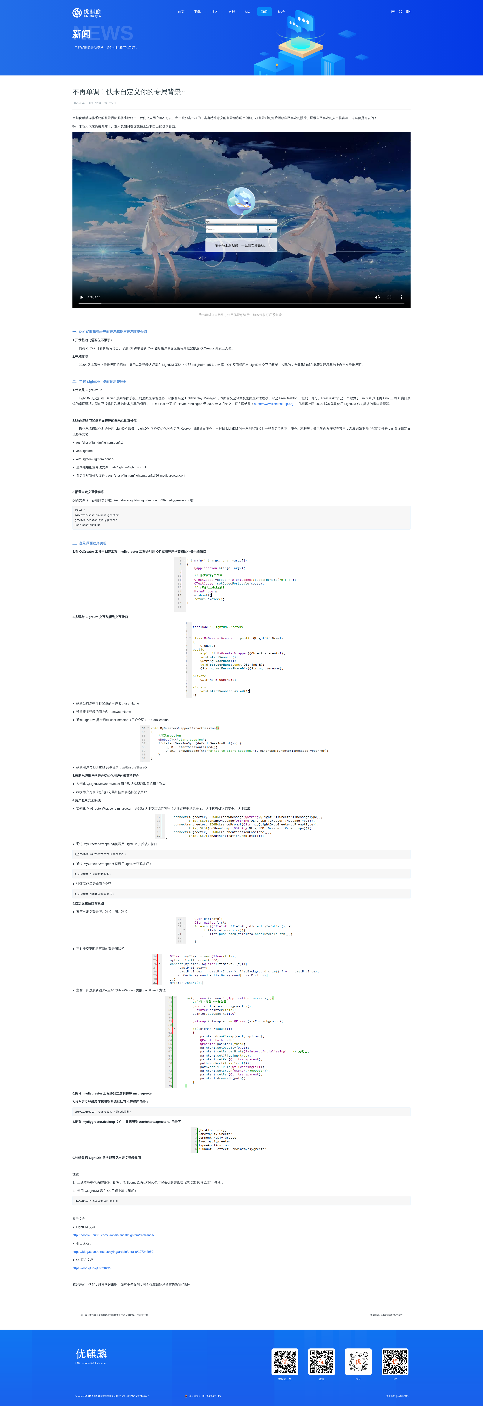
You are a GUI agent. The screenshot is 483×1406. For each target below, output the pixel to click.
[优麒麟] (86, 12)
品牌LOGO (403, 1396)
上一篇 (115, 1315)
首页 (181, 12)
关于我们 (390, 1396)
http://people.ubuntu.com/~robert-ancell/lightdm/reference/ (113, 1235)
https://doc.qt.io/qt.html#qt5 (91, 1268)
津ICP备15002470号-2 (137, 1396)
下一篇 (384, 1315)
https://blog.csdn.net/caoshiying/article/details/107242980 (112, 1252)
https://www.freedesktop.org (273, 404)
